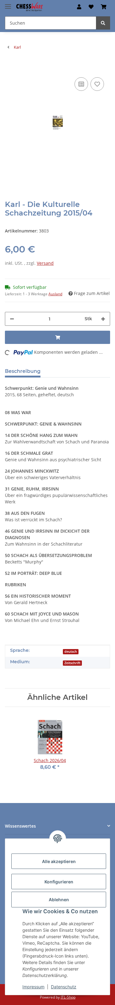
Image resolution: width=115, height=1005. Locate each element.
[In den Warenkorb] (10, 66)
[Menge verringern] (12, 318)
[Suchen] (103, 23)
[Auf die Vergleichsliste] (81, 84)
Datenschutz (63, 986)
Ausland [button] (55, 294)
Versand (45, 263)
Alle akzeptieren (59, 861)
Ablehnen (59, 899)
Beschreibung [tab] (22, 371)
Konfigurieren (58, 881)
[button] (79, 7)
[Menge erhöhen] (103, 318)
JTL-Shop (68, 997)
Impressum (33, 986)
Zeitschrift (72, 663)
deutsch (70, 651)
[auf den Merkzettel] (97, 84)
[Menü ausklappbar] (8, 4)
